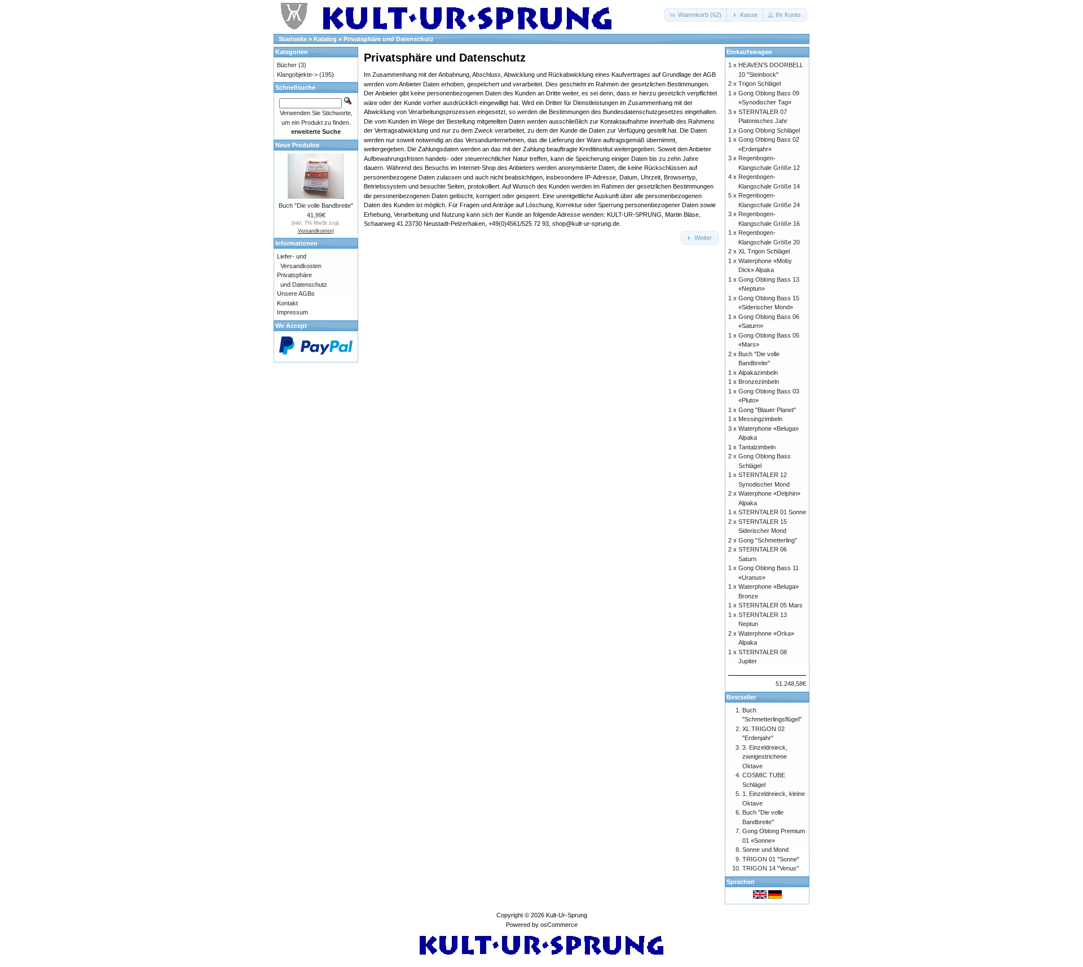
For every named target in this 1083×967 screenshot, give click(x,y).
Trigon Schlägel (759, 83)
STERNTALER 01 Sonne (772, 512)
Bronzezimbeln (758, 381)
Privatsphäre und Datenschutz (389, 39)
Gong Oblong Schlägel (769, 130)
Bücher (287, 65)
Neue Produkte (297, 145)
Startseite (293, 39)
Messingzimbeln (760, 418)
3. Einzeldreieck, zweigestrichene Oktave (764, 756)
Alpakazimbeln (758, 372)
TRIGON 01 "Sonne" (770, 859)
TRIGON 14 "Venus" (770, 868)
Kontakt (287, 303)
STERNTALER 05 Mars (770, 605)
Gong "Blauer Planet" (767, 409)
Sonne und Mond (765, 849)
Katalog (325, 39)
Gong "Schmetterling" (767, 540)
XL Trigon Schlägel (764, 251)
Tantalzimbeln (757, 447)
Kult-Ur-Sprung (566, 915)
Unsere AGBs (296, 293)
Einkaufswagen (749, 52)
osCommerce (559, 924)
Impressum (292, 312)
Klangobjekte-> (297, 74)
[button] (696, 14)
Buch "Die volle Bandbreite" (316, 205)
